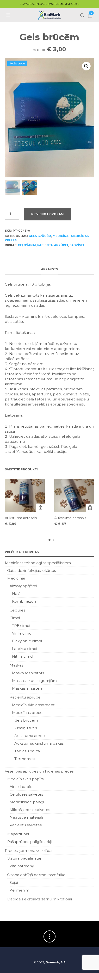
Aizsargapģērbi (23, 586)
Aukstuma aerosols (21, 518)
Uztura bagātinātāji (24, 858)
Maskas (16, 665)
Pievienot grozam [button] (40, 508)
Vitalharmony (22, 866)
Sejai (14, 882)
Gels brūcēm (40, 236)
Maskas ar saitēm (27, 688)
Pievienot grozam (47, 214)
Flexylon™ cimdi (27, 641)
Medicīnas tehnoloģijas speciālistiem (38, 563)
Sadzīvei (76, 245)
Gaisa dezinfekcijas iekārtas (31, 570)
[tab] (49, 269)
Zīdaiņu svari (25, 728)
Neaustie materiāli (26, 817)
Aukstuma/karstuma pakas (38, 743)
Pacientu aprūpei (52, 245)
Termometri (25, 758)
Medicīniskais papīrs (25, 779)
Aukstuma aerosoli (31, 735)
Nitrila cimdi (22, 656)
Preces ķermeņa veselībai (28, 850)
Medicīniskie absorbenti (33, 705)
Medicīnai (61, 236)
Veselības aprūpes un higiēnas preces (39, 771)
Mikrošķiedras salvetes (30, 809)
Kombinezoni (24, 601)
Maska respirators (28, 673)
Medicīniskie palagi (27, 802)
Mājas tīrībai (18, 834)
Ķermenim (19, 890)
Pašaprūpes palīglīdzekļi (29, 841)
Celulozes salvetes (26, 794)
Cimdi (15, 618)
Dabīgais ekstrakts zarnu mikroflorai (39, 899)
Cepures (17, 610)
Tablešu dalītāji (27, 751)
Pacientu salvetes (26, 825)
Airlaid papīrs (21, 786)
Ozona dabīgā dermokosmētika (36, 875)
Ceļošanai (27, 245)
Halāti (17, 593)
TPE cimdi (21, 625)
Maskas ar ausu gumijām (34, 680)
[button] (9, 15)
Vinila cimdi (22, 633)
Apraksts (49, 269)
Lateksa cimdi (24, 648)
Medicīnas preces (28, 712)
